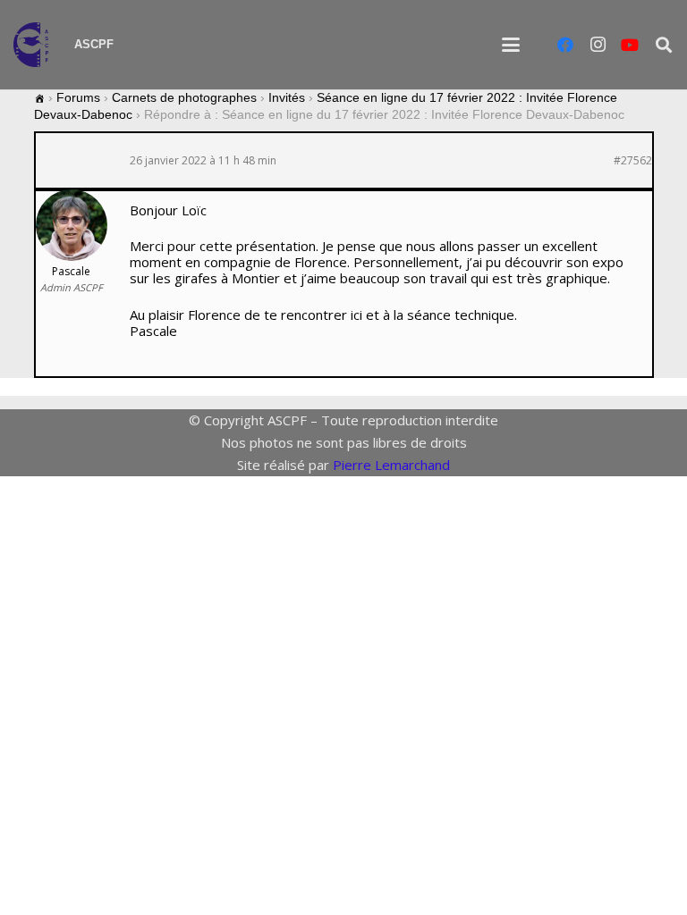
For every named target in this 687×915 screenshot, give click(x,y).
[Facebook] (565, 45)
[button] (510, 45)
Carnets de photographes (184, 97)
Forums (78, 97)
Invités (286, 97)
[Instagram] (597, 45)
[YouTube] (630, 45)
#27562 (633, 161)
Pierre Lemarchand (391, 465)
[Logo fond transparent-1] (34, 44)
